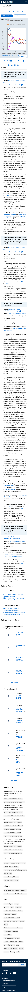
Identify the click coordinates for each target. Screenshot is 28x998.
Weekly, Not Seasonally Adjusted (13, 836)
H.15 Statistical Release (10, 554)
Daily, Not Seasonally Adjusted (12, 829)
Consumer (18, 907)
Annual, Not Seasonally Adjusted (13, 822)
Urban (12, 907)
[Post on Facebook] (12, 65)
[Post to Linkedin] (18, 65)
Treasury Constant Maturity (11, 880)
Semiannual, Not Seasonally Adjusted (14, 802)
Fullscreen (22, 56)
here (22, 508)
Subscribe (22, 964)
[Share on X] (9, 65)
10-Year (21, 948)
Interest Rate (13, 941)
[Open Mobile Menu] (26, 2)
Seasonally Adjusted (9, 917)
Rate (17, 945)
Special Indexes (13, 866)
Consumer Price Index (15, 85)
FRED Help (5, 983)
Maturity (6, 952)
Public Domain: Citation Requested (13, 928)
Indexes (14, 914)
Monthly (22, 921)
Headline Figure (8, 904)
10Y (13, 11)
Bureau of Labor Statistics (11, 921)
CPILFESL (6, 195)
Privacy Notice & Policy (8, 990)
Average (16, 904)
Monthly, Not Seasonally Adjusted (13, 798)
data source (9, 506)
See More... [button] (14, 682)
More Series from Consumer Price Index (15, 890)
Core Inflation (7, 935)
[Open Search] (23, 2)
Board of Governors (9, 945)
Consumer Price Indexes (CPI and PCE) (15, 863)
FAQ (22, 282)
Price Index (7, 914)
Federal (6, 941)
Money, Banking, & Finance (11, 877)
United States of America (11, 931)
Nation (6, 924)
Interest (21, 941)
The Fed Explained (10, 489)
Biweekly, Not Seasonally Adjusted (13, 826)
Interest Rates (8, 873)
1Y (5, 11)
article (7, 283)
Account (20, 61)
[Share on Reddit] (15, 65)
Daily (18, 952)
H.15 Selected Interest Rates (17, 313)
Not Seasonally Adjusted (10, 948)
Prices (6, 866)
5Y (9, 11)
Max (18, 11)
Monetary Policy (9, 485)
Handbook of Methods (10, 214)
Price (18, 917)
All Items (6, 907)
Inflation (20, 911)
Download (19, 16)
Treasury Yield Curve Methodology (13, 556)
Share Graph (7, 61)
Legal (3, 987)
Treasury (12, 952)
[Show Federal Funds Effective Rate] (15, 22)
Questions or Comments (8, 980)
